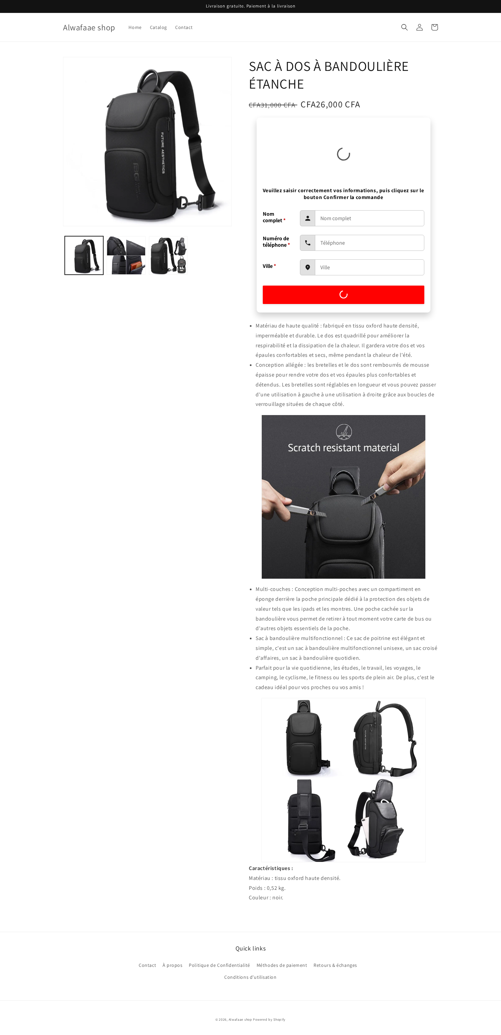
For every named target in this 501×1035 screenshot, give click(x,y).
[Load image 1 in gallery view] (84, 255)
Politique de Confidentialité (219, 965)
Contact (147, 965)
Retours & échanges (335, 965)
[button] (404, 27)
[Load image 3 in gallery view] (168, 255)
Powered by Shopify (269, 1019)
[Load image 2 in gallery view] (126, 255)
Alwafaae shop (240, 1019)
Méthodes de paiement (282, 965)
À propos (173, 965)
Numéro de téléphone (276, 241)
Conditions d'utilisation (250, 977)
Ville (269, 266)
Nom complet (274, 217)
